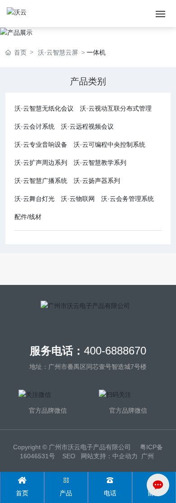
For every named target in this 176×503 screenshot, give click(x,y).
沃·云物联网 (78, 198)
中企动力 (125, 456)
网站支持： (96, 456)
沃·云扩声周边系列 (40, 162)
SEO (68, 456)
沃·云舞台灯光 (34, 198)
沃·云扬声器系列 (97, 180)
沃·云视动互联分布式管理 (116, 108)
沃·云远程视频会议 (87, 126)
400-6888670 (115, 351)
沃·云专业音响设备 (40, 144)
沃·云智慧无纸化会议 (44, 108)
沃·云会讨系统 (34, 126)
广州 (147, 456)
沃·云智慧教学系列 (100, 162)
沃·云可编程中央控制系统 (109, 144)
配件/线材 (28, 216)
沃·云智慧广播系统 (40, 180)
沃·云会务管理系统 (127, 198)
